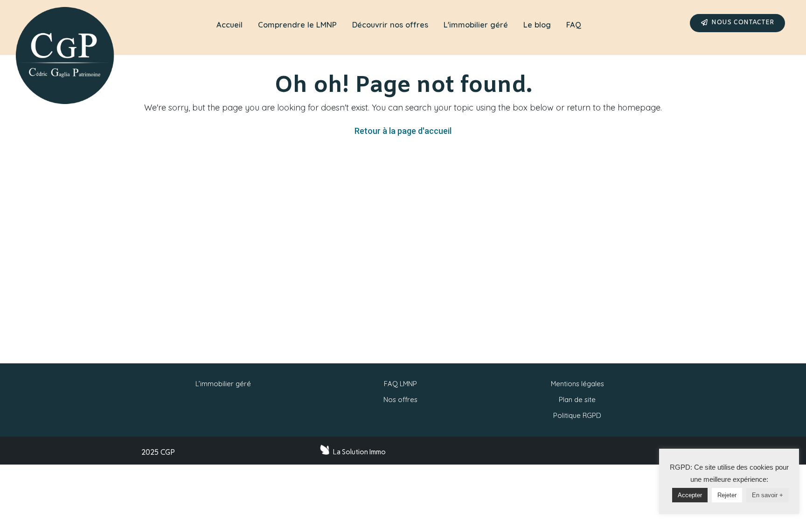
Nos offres (400, 399)
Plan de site (577, 399)
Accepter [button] (690, 495)
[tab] (229, 25)
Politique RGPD (577, 415)
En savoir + (767, 495)
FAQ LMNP (400, 383)
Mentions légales (577, 383)
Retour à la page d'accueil (403, 131)
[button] (737, 23)
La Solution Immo (359, 452)
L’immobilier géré (223, 383)
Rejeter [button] (727, 495)
